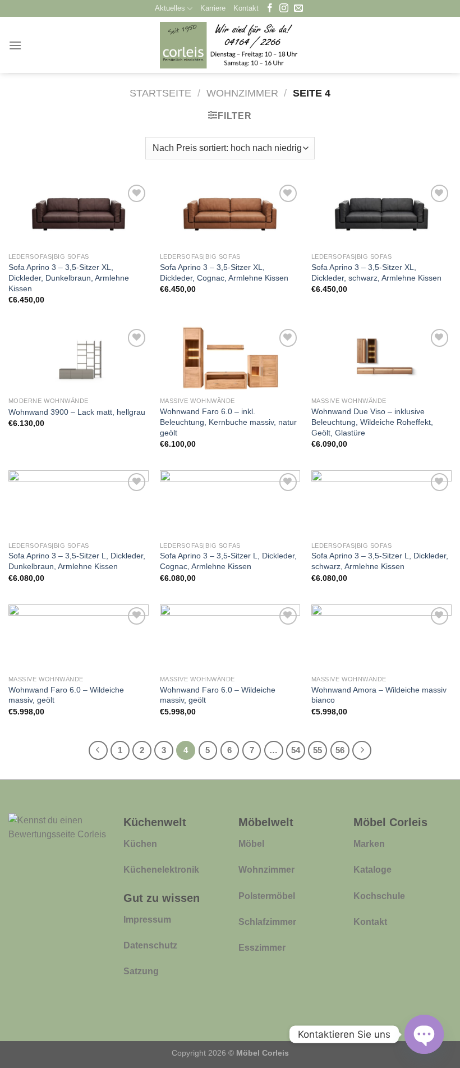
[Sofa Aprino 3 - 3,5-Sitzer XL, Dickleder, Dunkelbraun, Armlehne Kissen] (78, 214)
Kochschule (379, 896)
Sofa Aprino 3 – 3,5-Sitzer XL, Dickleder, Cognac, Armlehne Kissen (224, 272)
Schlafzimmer (267, 922)
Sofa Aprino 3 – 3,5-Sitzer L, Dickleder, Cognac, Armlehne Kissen (228, 561)
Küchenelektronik (161, 869)
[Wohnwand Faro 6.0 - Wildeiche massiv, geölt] (78, 637)
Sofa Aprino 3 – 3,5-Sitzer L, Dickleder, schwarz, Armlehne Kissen (379, 561)
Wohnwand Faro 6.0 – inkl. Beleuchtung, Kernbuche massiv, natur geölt (228, 422)
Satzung (141, 971)
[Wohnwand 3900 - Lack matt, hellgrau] (78, 358)
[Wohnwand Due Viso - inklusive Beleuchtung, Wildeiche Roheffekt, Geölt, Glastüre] (381, 358)
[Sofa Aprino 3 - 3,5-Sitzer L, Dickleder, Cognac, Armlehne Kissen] (230, 502)
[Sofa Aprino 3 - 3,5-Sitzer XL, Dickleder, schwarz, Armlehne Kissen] (381, 214)
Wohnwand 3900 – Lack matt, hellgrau (76, 411)
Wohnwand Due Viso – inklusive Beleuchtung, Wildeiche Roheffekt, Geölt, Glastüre (372, 422)
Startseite (160, 93)
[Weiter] (361, 750)
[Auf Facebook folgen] (269, 8)
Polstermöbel (266, 896)
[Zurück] (98, 750)
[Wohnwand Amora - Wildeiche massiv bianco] (381, 637)
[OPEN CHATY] (424, 1034)
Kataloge (372, 869)
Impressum (147, 919)
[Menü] (15, 45)
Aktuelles (170, 8)
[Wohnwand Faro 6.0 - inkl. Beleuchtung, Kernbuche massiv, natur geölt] (230, 358)
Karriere (213, 8)
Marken (369, 844)
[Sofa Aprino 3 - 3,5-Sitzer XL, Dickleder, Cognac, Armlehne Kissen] (230, 214)
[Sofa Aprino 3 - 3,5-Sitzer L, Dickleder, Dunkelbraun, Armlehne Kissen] (78, 502)
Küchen (140, 844)
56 (339, 750)
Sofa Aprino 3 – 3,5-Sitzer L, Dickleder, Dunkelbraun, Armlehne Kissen (76, 561)
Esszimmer (262, 947)
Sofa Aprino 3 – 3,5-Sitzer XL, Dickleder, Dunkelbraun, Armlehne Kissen (68, 277)
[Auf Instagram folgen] (283, 8)
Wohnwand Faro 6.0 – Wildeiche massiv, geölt (66, 695)
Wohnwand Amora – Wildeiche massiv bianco (379, 695)
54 (295, 750)
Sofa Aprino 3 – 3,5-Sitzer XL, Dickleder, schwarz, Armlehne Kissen (376, 272)
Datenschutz (150, 945)
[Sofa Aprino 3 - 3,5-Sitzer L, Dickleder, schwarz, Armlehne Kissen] (381, 502)
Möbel (251, 844)
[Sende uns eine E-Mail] (298, 8)
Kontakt (246, 8)
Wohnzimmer (242, 93)
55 (317, 750)
